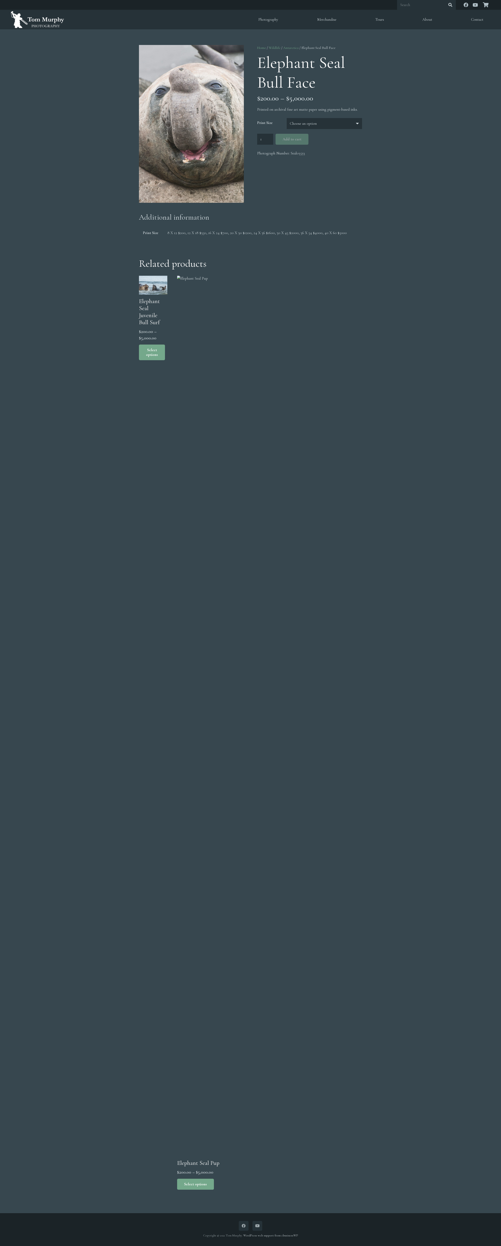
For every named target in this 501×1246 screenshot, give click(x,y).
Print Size (265, 122)
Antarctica (291, 48)
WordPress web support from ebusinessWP (270, 1235)
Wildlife (274, 48)
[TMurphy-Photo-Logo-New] (37, 19)
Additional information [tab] (174, 217)
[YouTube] (475, 5)
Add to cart (292, 139)
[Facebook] (466, 5)
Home (261, 48)
